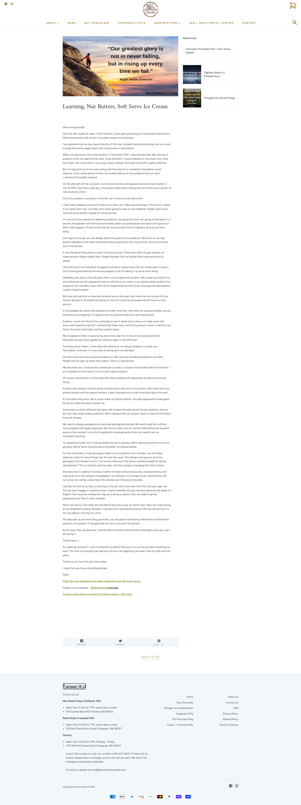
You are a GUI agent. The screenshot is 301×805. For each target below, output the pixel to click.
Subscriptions (166, 23)
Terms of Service (228, 724)
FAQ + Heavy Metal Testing (211, 23)
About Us (233, 696)
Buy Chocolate (97, 23)
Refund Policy (230, 719)
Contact (249, 23)
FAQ (235, 708)
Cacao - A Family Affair (180, 724)
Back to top (150, 656)
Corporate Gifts (132, 23)
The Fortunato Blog (182, 719)
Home (71, 23)
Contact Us (232, 702)
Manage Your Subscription (178, 708)
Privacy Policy (230, 713)
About (51, 23)
